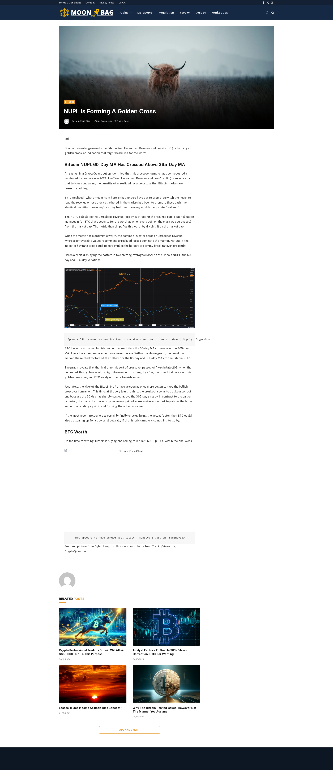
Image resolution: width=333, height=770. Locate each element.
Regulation (166, 12)
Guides (201, 12)
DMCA (122, 2)
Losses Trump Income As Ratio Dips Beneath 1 (90, 708)
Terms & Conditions (70, 2)
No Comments (104, 121)
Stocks (185, 12)
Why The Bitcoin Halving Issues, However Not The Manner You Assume (164, 709)
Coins (124, 12)
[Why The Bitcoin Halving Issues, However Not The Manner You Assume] (166, 684)
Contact (90, 2)
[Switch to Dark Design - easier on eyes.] (267, 12)
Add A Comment (129, 729)
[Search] (272, 12)
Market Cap (220, 12)
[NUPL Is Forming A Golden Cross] (166, 77)
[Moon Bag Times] (87, 12)
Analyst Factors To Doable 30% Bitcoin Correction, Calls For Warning (160, 652)
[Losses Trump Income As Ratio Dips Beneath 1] (92, 684)
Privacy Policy (106, 2)
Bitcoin (69, 102)
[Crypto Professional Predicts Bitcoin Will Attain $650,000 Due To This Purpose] (92, 627)
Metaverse (145, 12)
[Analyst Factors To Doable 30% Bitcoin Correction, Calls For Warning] (166, 627)
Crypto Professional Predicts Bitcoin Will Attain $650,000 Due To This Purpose (92, 652)
